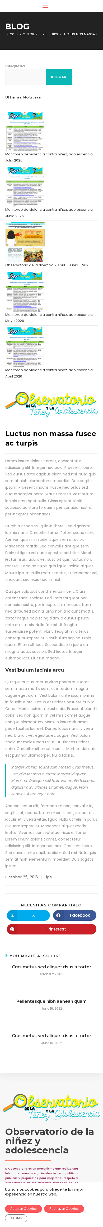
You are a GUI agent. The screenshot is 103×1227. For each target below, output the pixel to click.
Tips (48, 877)
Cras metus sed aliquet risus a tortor (51, 966)
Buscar (59, 77)
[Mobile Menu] (45, 6)
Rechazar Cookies (64, 1208)
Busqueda (15, 66)
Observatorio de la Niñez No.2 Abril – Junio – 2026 (48, 265)
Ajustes (16, 1218)
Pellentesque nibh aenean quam (51, 1001)
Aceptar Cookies (23, 1208)
